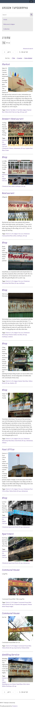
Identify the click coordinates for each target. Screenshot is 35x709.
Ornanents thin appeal (20, 604)
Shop (4, 157)
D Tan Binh (19, 110)
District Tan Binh (10, 110)
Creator (19, 58)
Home (5, 19)
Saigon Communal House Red (22, 602)
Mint (24, 684)
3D (16, 383)
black (28, 684)
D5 (3, 142)
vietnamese (17, 148)
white (13, 186)
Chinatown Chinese (7, 148)
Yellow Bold (12, 491)
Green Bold (17, 440)
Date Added (28, 58)
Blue (3, 150)
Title (13, 58)
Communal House (11, 569)
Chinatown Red (6, 186)
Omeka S (14, 706)
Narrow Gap (15, 112)
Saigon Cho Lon (18, 233)
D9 (12, 602)
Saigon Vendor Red (19, 381)
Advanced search (28, 48)
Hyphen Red (28, 148)
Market (6, 64)
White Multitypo (7, 686)
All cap (22, 112)
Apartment (8, 533)
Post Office (8, 449)
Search (31, 15)
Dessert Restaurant (13, 118)
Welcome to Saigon (9, 24)
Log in (31, 1)
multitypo (18, 186)
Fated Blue (19, 684)
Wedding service (10, 654)
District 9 (8, 602)
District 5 (5, 140)
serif (25, 112)
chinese (4, 442)
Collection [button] (6, 29)
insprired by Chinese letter (21, 648)
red (18, 334)
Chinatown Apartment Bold (10, 527)
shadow (10, 336)
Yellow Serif (8, 112)
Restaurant (8, 193)
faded (15, 334)
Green (7, 150)
